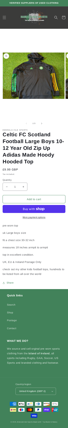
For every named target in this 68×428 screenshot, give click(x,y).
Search (11, 304)
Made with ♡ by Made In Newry (45, 422)
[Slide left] (26, 123)
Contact (11, 328)
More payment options (34, 217)
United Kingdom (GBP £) (32, 391)
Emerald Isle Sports (25, 422)
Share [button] (10, 282)
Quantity (7, 180)
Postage (12, 320)
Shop (10, 312)
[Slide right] (42, 123)
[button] (4, 17)
